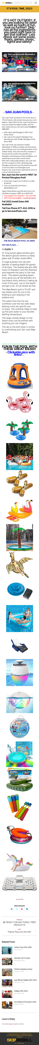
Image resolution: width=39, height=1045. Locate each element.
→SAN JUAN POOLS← (18, 112)
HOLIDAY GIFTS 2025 (22, 958)
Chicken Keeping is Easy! (23, 969)
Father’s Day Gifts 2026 (23, 947)
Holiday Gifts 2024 (21, 991)
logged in (11, 1024)
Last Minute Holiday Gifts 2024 (25, 980)
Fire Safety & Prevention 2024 (25, 1002)
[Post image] (7, 950)
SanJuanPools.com (17, 211)
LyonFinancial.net (29, 198)
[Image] (19, 229)
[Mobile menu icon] (35, 3)
